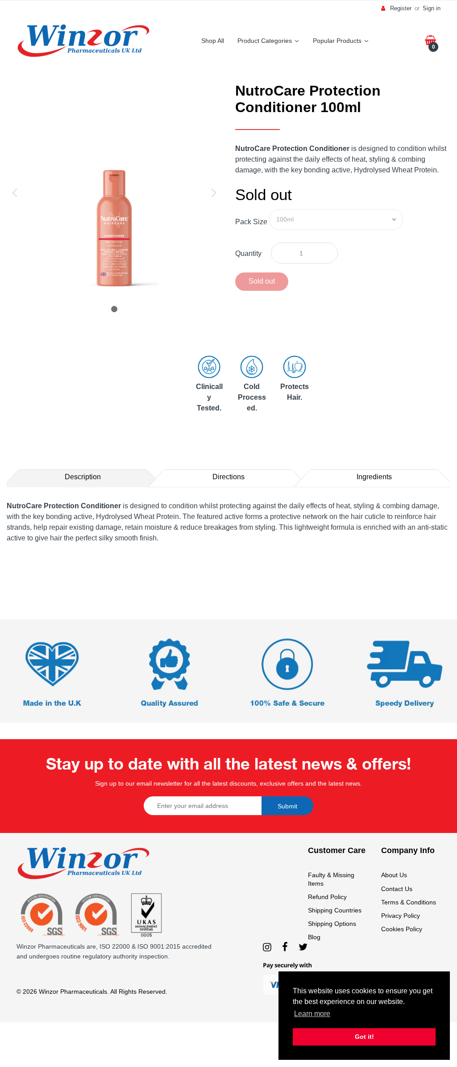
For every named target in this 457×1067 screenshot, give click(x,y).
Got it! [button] (364, 1036)
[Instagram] (267, 947)
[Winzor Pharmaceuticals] (83, 39)
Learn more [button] (312, 1013)
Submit (287, 806)
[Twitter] (303, 947)
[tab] (82, 477)
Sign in (431, 8)
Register (400, 8)
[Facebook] (285, 947)
